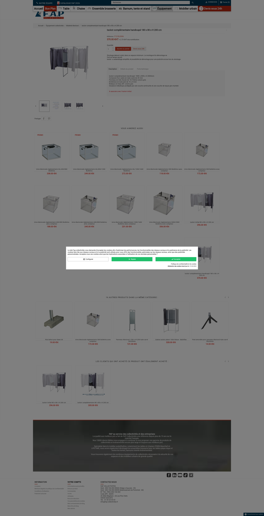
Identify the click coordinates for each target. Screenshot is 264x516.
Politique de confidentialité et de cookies (183, 264)
